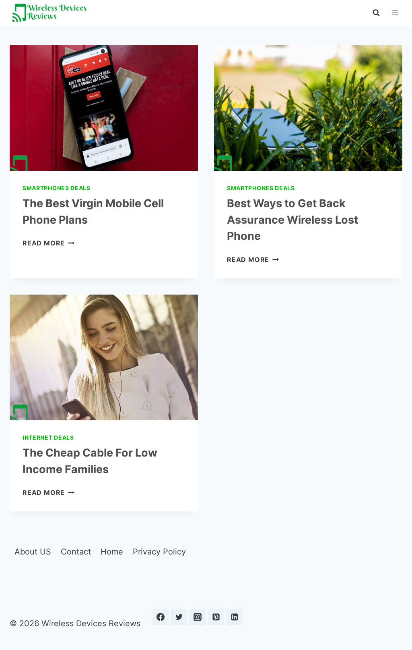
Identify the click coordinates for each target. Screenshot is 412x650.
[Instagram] (198, 617)
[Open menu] (394, 12)
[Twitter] (179, 617)
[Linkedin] (235, 617)
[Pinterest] (216, 617)
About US (32, 552)
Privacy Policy (159, 552)
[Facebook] (160, 617)
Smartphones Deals (57, 188)
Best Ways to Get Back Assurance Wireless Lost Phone (292, 220)
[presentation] (104, 108)
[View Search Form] (376, 13)
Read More (48, 243)
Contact (76, 552)
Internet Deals (48, 437)
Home (112, 552)
